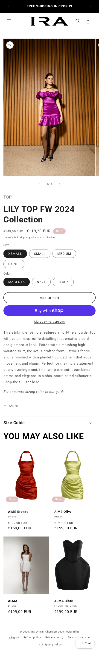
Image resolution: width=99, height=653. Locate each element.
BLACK (63, 282)
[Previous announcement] (8, 6)
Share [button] (13, 406)
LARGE (14, 264)
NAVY (41, 282)
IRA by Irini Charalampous (47, 631)
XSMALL (15, 254)
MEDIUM (64, 254)
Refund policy (32, 637)
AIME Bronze (18, 512)
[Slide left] (39, 184)
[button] (9, 21)
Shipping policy (52, 644)
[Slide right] (60, 184)
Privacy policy (54, 637)
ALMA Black (63, 601)
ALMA (12, 601)
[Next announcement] (90, 6)
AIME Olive (63, 512)
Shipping (25, 237)
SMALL (40, 254)
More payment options (49, 321)
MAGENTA (16, 282)
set (28, 382)
